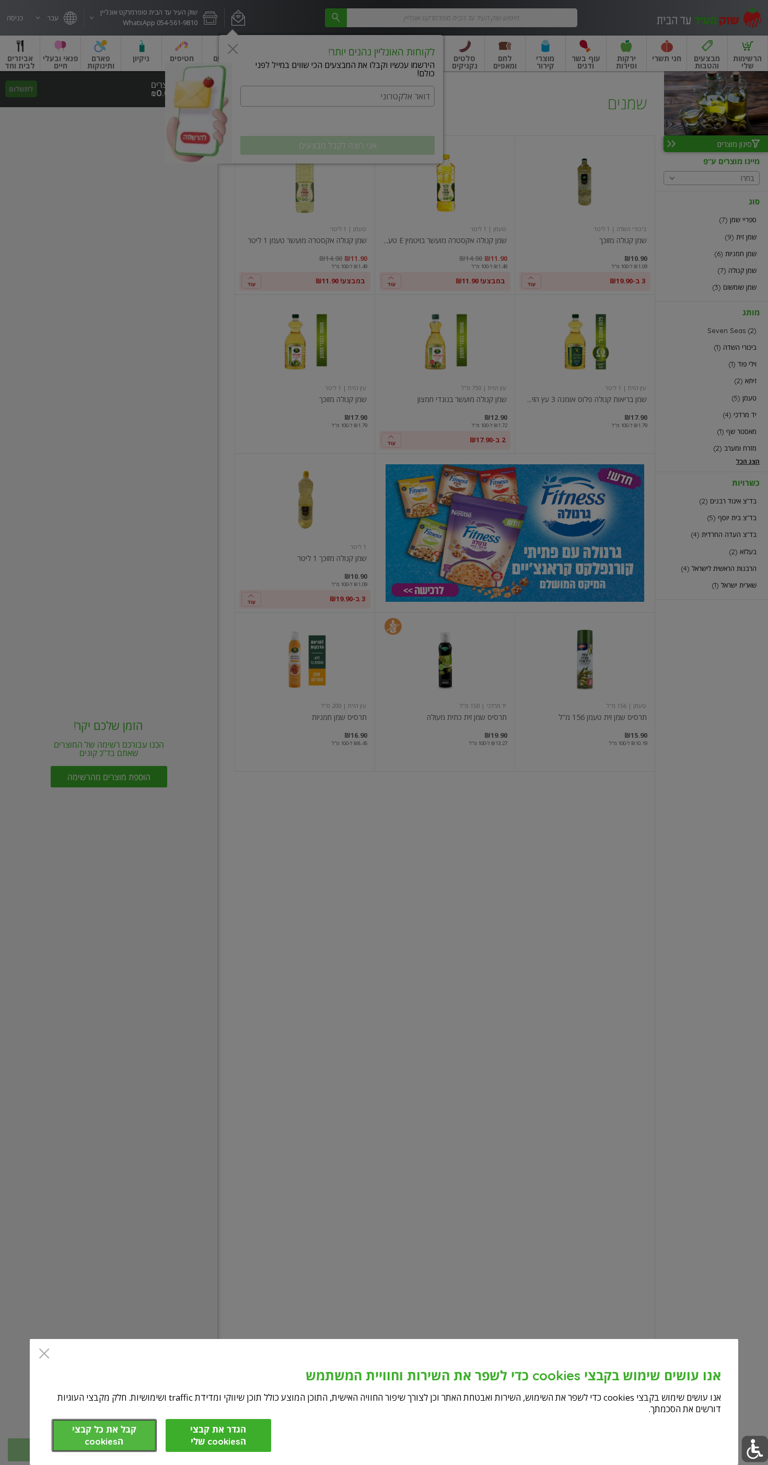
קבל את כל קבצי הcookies (104, 1435)
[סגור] (44, 1354)
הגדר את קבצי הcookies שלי (218, 1435)
